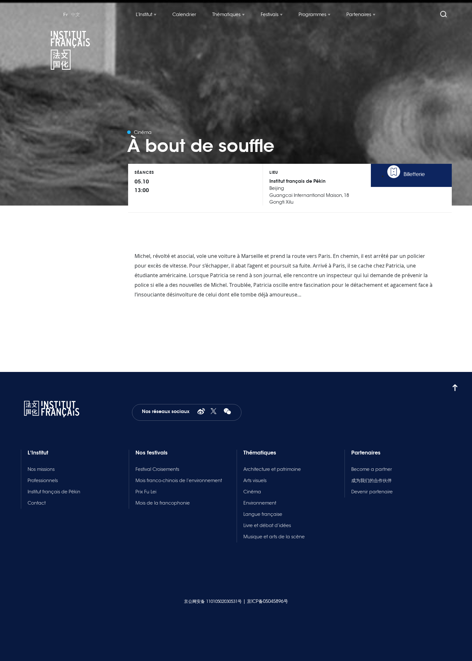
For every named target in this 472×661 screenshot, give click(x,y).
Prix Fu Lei (145, 492)
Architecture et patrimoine (272, 469)
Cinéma (252, 492)
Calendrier (184, 14)
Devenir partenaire (372, 492)
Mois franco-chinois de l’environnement (178, 480)
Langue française (262, 514)
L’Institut (144, 14)
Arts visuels (255, 480)
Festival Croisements (157, 469)
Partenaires (358, 14)
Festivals (269, 14)
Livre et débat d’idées (267, 525)
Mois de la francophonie (162, 503)
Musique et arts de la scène (274, 537)
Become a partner (371, 469)
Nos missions (41, 469)
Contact (37, 503)
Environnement (259, 503)
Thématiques (226, 14)
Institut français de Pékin (54, 492)
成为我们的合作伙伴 (371, 480)
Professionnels (43, 480)
